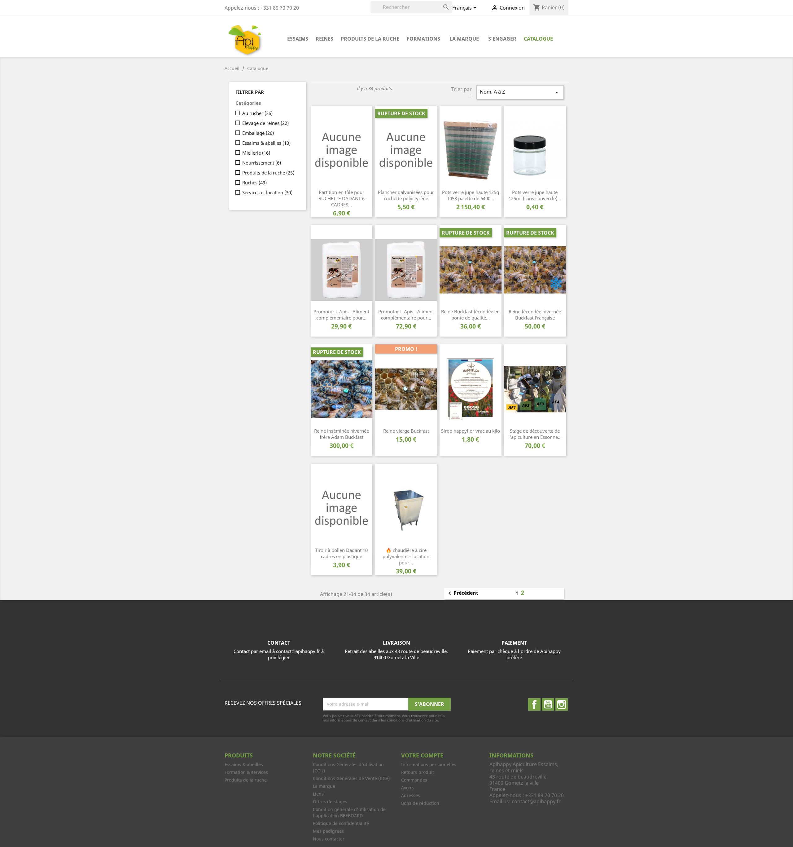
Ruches (254, 182)
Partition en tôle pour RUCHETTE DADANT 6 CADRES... (341, 198)
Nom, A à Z (520, 92)
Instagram (561, 704)
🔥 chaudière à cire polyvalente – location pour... (406, 556)
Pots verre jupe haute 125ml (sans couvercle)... (535, 195)
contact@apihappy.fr (536, 801)
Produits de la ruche (370, 38)
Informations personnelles (428, 764)
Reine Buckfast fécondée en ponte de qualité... (470, 314)
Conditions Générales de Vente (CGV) (351, 778)
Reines (324, 38)
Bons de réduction (420, 803)
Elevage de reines (265, 123)
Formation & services (246, 772)
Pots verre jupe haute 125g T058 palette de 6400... (470, 195)
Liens (318, 794)
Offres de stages (330, 802)
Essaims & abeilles (266, 143)
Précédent (462, 593)
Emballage (258, 133)
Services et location (267, 192)
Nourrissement (261, 163)
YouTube (548, 704)
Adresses (410, 795)
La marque (464, 38)
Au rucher (257, 113)
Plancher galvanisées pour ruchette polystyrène (406, 195)
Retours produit (417, 772)
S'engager (502, 38)
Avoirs (407, 788)
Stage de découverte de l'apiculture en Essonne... (535, 434)
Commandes (414, 780)
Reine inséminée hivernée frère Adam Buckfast (341, 434)
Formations (423, 38)
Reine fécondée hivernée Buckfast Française (535, 314)
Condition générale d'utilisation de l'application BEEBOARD (349, 812)
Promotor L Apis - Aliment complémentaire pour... (341, 314)
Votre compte (422, 755)
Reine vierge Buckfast (406, 431)
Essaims (297, 38)
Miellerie (256, 153)
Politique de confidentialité (341, 823)
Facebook (534, 704)
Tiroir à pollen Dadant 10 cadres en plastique (341, 553)
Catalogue (538, 38)
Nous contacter (328, 839)
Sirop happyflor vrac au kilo (470, 431)
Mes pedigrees (328, 831)
